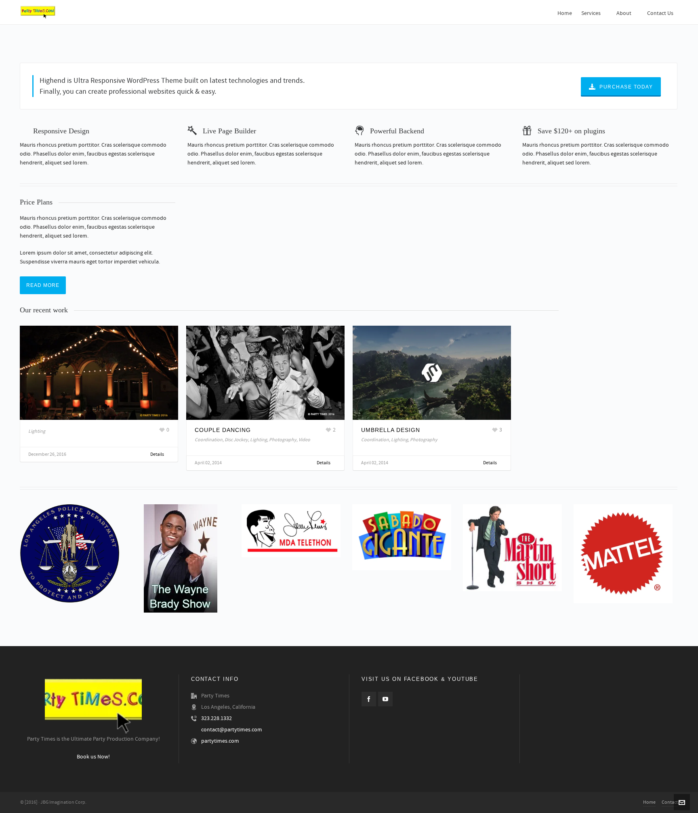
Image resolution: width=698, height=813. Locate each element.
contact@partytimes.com (231, 729)
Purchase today (626, 87)
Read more (42, 285)
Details (157, 454)
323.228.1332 (216, 718)
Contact (670, 802)
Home (649, 802)
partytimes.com (220, 741)
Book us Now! (93, 757)
